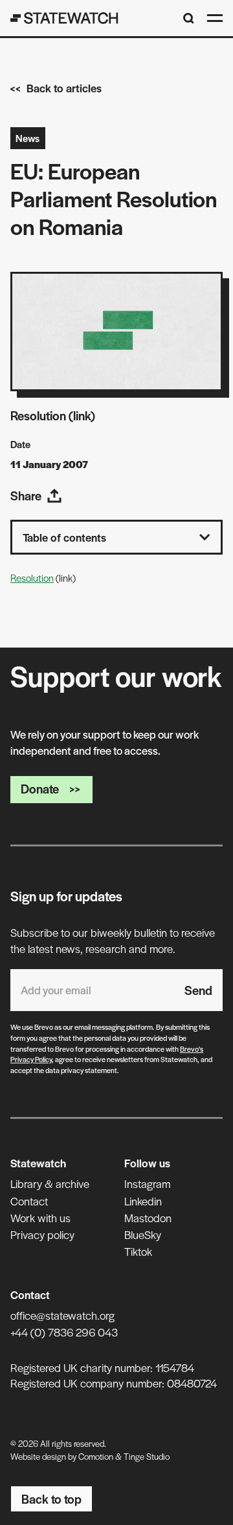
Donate (40, 788)
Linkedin (143, 1201)
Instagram (147, 1183)
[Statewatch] (64, 18)
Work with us (40, 1217)
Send (198, 990)
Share (25, 495)
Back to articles (64, 88)
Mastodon (148, 1217)
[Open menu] (215, 18)
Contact (29, 1201)
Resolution (32, 577)
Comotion (95, 1456)
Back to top (51, 1499)
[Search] (188, 18)
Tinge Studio (147, 1456)
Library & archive (49, 1183)
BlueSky (142, 1234)
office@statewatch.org (62, 1315)
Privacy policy (42, 1234)
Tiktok (138, 1251)
